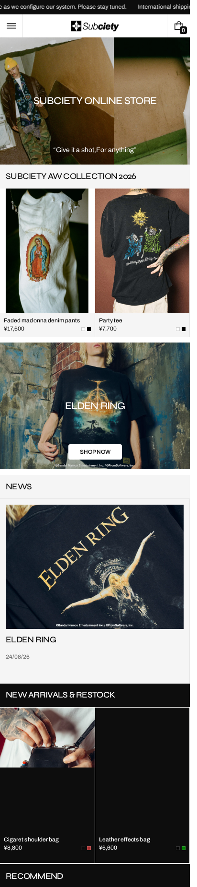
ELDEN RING (31, 640)
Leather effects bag (124, 840)
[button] (11, 25)
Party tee (111, 320)
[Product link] (47, 263)
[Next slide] (177, 176)
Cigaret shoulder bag (31, 840)
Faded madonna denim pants (42, 320)
